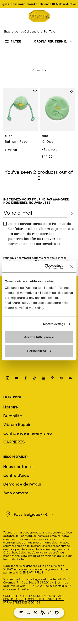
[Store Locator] (35, 612)
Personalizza (36, 351)
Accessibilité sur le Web (45, 599)
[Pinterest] (52, 378)
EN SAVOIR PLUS (33, 572)
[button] (29, 514)
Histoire (10, 406)
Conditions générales (48, 595)
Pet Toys (49, 31)
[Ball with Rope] (20, 109)
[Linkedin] (43, 378)
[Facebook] (25, 378)
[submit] (71, 214)
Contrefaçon (13, 599)
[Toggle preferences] (56, 612)
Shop (6, 31)
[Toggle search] (28, 612)
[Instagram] (7, 378)
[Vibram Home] (39, 16)
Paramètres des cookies (21, 602)
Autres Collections (27, 31)
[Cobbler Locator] (42, 612)
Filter (16, 41)
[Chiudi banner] (71, 266)
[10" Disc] (57, 109)
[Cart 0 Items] (49, 612)
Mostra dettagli (54, 324)
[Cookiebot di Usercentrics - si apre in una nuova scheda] (46, 266)
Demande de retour (22, 484)
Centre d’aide (16, 475)
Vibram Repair (17, 424)
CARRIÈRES (14, 441)
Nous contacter (18, 466)
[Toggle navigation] (21, 612)
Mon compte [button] (15, 492)
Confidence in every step (27, 433)
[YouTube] (16, 378)
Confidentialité (15, 595)
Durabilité (12, 415)
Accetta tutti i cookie (39, 337)
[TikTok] (34, 378)
